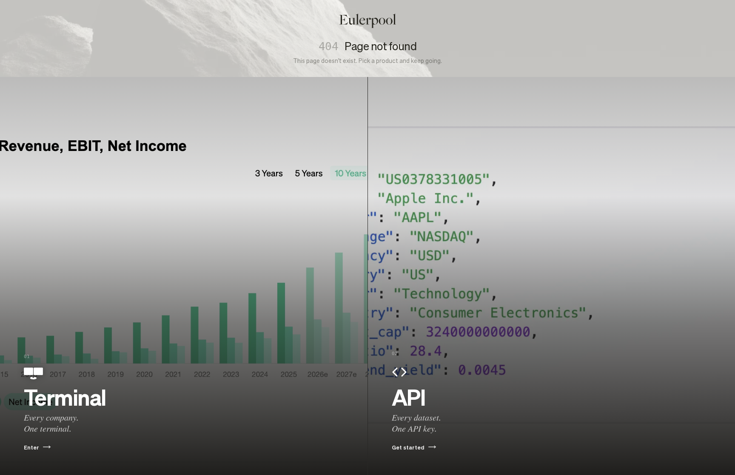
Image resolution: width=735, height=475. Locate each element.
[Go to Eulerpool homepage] (367, 21)
